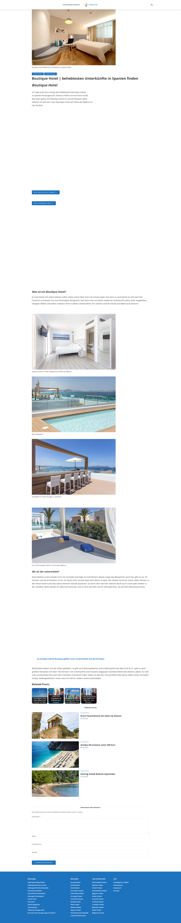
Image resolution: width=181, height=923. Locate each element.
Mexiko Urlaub (76, 907)
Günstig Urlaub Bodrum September (97, 774)
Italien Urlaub (97, 896)
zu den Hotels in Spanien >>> (47, 192)
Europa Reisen (37, 74)
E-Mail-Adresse (36, 844)
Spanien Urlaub (50, 74)
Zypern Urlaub (76, 910)
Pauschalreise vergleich (71, 5)
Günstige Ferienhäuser (36, 896)
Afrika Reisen (75, 885)
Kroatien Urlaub (97, 899)
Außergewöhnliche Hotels (37, 885)
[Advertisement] (90, 153)
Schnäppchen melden (121, 882)
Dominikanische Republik (79, 913)
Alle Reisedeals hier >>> (45, 203)
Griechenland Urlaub (99, 891)
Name (34, 836)
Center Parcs (32, 899)
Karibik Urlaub (76, 902)
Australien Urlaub (77, 891)
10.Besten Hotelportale (36, 910)
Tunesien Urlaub (98, 904)
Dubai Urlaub (96, 910)
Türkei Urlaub (97, 888)
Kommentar (36, 817)
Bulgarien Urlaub (98, 913)
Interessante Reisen (35, 891)
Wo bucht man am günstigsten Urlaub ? (42, 913)
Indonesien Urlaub (77, 893)
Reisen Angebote (34, 904)
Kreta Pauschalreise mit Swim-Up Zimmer (101, 716)
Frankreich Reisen (77, 899)
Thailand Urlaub (97, 902)
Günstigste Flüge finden (36, 882)
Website (34, 852)
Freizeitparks (32, 907)
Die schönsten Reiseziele (36, 893)
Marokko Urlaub (97, 907)
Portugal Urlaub (76, 896)
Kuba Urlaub (75, 904)
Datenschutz (118, 885)
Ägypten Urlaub (97, 893)
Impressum (117, 888)
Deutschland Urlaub (99, 882)
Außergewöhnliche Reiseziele (38, 888)
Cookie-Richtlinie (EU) (78, 916)
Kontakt (116, 891)
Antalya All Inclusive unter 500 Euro (97, 745)
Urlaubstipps (84, 713)
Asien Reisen (75, 888)
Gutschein (31, 902)
